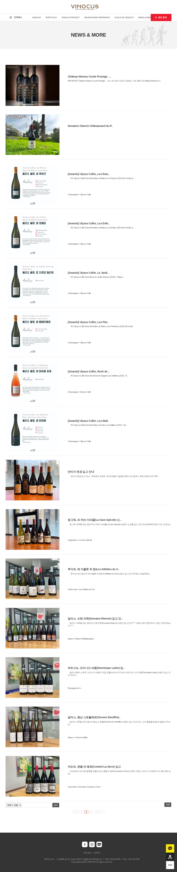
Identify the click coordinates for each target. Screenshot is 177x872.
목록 (168, 804)
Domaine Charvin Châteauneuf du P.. (90, 125)
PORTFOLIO (51, 17)
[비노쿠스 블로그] (99, 846)
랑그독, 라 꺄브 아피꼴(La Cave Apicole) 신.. (94, 519)
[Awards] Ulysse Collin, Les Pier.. (88, 322)
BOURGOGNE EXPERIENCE (97, 17)
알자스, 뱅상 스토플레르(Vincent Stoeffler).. (94, 717)
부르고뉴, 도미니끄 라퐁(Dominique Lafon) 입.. (96, 667)
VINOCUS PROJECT (71, 17)
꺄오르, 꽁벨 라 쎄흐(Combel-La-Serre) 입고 (94, 766)
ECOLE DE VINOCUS (124, 17)
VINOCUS (36, 17)
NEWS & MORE (145, 17)
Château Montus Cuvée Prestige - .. (89, 76)
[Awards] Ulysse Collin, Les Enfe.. (89, 223)
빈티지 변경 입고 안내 (81, 471)
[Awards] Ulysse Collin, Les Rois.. (89, 174)
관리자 (97, 853)
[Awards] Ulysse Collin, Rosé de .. (89, 371)
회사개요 (87, 853)
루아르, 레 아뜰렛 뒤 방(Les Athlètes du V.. (93, 569)
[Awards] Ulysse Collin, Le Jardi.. (88, 272)
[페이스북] (85, 846)
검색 (56, 805)
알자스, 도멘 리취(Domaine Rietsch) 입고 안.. (95, 618)
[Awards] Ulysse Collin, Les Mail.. (88, 420)
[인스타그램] (92, 846)
